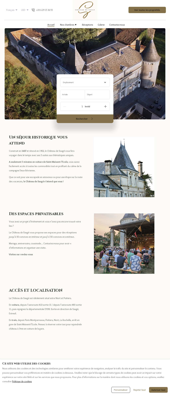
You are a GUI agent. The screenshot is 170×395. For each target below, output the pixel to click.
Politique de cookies (22, 381)
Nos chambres (68, 24)
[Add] (105, 106)
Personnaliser (121, 389)
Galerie (101, 24)
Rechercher (82, 118)
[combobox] (85, 82)
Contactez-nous (117, 24)
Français (10, 9)
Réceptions (87, 24)
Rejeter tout (139, 389)
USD (23, 9)
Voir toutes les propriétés (147, 9)
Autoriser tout (158, 389)
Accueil (50, 24)
